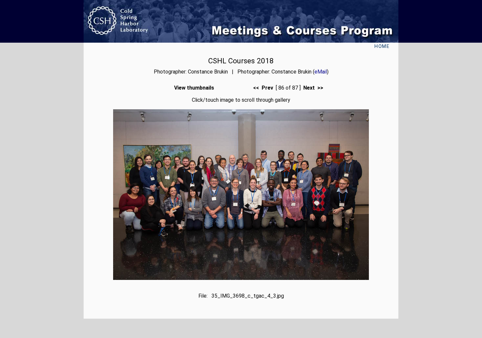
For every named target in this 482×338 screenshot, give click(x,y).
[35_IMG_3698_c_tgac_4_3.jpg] (241, 278)
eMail (320, 72)
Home (382, 46)
